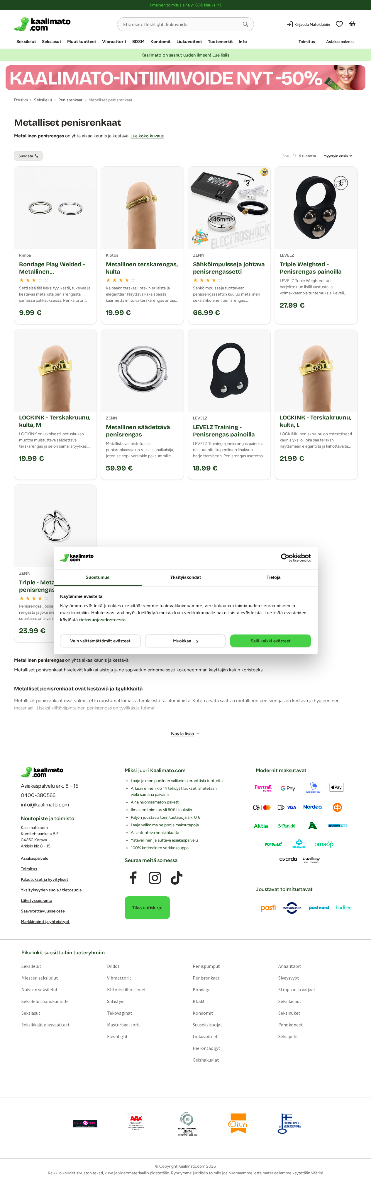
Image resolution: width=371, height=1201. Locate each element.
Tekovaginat (119, 1013)
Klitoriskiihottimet (126, 989)
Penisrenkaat (206, 978)
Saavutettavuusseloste (43, 911)
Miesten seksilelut (39, 978)
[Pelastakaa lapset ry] (85, 1123)
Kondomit (160, 41)
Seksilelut (26, 41)
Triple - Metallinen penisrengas (45, 586)
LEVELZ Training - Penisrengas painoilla (224, 431)
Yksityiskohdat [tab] (185, 577)
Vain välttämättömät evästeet (100, 641)
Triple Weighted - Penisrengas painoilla (311, 268)
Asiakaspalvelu (340, 41)
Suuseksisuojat (207, 1025)
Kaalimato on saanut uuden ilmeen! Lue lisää (185, 55)
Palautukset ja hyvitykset (44, 879)
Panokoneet (290, 1025)
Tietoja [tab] (274, 577)
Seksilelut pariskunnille (45, 1001)
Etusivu (21, 100)
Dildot (113, 966)
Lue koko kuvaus (147, 136)
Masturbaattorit (123, 1025)
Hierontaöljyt (206, 1048)
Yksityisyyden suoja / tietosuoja (51, 890)
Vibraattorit (114, 41)
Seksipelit (288, 1036)
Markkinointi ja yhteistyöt (45, 921)
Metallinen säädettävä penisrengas (138, 431)
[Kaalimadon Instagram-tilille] (154, 878)
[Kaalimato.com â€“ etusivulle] (42, 772)
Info (243, 41)
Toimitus (307, 41)
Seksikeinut (289, 1001)
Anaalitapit (289, 966)
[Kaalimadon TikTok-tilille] (176, 878)
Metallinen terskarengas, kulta (142, 268)
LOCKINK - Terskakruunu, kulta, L (315, 421)
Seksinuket (289, 1013)
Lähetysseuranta (36, 900)
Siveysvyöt (288, 978)
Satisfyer (116, 1001)
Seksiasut (51, 41)
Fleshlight (117, 1036)
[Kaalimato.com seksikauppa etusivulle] (63, 24)
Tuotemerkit (220, 41)
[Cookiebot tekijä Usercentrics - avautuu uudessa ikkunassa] (285, 557)
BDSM (138, 41)
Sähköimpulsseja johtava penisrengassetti (229, 268)
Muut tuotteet (81, 41)
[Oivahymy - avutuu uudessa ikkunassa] (238, 1123)
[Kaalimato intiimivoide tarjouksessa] (185, 77)
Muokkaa (182, 641)
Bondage (202, 989)
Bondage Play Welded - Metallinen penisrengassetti (52, 271)
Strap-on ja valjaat (297, 989)
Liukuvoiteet (189, 41)
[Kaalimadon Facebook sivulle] (133, 878)
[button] (245, 24)
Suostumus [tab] (97, 577)
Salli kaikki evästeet (271, 641)
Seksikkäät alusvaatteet (45, 1025)
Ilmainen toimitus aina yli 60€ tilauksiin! (185, 5)
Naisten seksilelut (39, 989)
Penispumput (206, 966)
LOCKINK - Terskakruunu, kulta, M (54, 421)
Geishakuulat (206, 1060)
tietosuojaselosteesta (102, 619)
